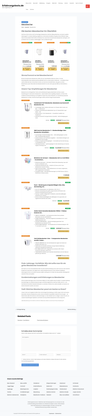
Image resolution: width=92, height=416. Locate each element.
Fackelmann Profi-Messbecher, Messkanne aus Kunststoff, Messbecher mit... (51, 104)
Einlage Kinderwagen (51, 383)
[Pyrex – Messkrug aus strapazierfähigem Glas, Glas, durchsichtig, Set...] (28, 188)
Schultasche (76, 386)
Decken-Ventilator (23, 320)
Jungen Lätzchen (77, 392)
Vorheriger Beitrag (20, 309)
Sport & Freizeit (79, 3)
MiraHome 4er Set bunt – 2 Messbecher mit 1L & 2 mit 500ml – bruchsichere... (51, 159)
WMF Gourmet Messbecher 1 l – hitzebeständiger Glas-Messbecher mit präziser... (50, 131)
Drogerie (48, 3)
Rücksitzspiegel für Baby (52, 389)
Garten (66, 3)
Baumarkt (35, 3)
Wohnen (32, 9)
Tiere (27, 9)
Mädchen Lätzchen (51, 392)
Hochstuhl (22, 386)
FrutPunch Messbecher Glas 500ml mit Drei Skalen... (52, 61)
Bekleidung (41, 3)
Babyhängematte (24, 389)
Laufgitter (35, 389)
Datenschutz (58, 413)
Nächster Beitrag (72, 309)
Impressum (51, 413)
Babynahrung (36, 392)
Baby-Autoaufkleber (64, 395)
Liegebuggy (10, 389)
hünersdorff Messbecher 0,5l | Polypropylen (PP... (27, 61)
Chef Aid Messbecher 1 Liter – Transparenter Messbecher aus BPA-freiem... (51, 239)
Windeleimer (36, 383)
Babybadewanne (64, 386)
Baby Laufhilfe (23, 383)
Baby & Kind (28, 3)
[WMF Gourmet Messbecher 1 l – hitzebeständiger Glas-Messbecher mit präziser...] (28, 135)
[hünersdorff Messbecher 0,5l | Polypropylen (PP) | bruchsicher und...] (27, 52)
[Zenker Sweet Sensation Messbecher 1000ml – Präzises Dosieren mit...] (28, 215)
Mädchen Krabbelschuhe (13, 395)
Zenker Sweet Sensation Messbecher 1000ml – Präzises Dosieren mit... (50, 212)
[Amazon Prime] (27, 64)
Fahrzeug (60, 3)
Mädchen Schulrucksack (78, 389)
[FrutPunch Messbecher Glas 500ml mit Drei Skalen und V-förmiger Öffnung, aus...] (52, 52)
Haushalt (72, 3)
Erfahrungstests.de (13, 5)
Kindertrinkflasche (37, 386)
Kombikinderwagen (24, 392)
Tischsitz (9, 392)
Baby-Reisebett (11, 383)
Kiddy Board (62, 383)
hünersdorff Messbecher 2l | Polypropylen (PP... (65, 61)
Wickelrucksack (63, 389)
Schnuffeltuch (76, 395)
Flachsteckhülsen (42, 320)
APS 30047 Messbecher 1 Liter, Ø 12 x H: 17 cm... (39, 61)
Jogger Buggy (10, 386)
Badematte (49, 386)
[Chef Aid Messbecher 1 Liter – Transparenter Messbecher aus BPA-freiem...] (28, 243)
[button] (88, 6)
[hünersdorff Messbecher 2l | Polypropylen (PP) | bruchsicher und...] (65, 52)
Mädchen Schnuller (64, 392)
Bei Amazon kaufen (27, 69)
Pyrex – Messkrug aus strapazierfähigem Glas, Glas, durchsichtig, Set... (49, 186)
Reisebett (49, 395)
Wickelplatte (23, 395)
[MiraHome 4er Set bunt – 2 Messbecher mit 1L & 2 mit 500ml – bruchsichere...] (28, 160)
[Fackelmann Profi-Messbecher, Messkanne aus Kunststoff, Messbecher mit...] (28, 107)
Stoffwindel (75, 383)
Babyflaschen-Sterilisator (39, 395)
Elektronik (54, 3)
